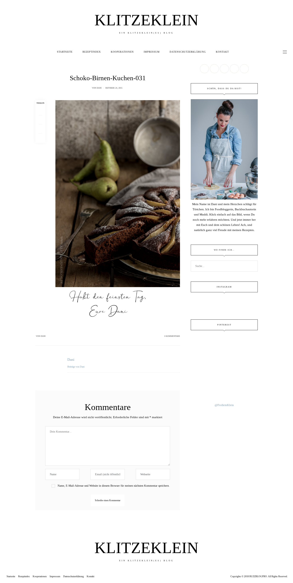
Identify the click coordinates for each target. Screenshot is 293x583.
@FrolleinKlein (224, 405)
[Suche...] (237, 52)
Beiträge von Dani (76, 366)
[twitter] (4, 245)
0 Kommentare (172, 336)
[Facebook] (40, 110)
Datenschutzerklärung (188, 51)
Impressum (152, 51)
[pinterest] (4, 254)
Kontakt (222, 51)
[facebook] (4, 237)
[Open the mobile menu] (285, 52)
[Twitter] (40, 120)
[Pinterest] (40, 129)
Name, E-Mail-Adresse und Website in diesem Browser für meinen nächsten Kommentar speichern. (114, 485)
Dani (99, 88)
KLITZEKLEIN (146, 20)
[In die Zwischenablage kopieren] (40, 138)
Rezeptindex (92, 51)
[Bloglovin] (244, 68)
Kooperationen (122, 51)
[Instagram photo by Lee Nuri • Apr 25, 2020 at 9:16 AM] (224, 391)
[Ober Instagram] (224, 68)
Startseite (65, 51)
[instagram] (4, 262)
